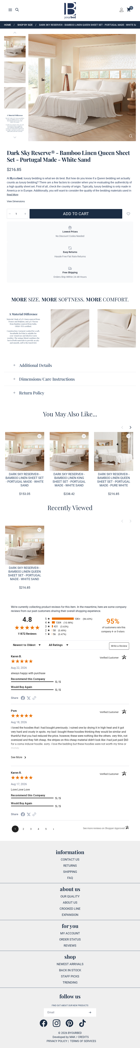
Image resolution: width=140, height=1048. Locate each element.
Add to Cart (76, 213)
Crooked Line (70, 908)
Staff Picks (70, 976)
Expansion (70, 915)
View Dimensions (16, 201)
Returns (70, 865)
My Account (70, 933)
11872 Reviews (30, 633)
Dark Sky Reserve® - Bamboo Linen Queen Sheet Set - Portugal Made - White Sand (89, 24)
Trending (70, 982)
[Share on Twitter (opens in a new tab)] (29, 698)
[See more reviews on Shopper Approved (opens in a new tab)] (34, 698)
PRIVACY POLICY (57, 1041)
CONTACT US (70, 859)
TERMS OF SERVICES (83, 1041)
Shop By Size (25, 24)
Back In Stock (70, 970)
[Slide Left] (122, 427)
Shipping (70, 872)
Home (7, 24)
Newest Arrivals (70, 964)
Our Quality (70, 896)
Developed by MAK (64, 1037)
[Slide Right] (130, 427)
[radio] (70, 619)
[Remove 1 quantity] (9, 214)
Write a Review (119, 646)
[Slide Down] (15, 137)
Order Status (70, 939)
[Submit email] (90, 1012)
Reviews (70, 945)
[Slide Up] (15, 32)
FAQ (70, 878)
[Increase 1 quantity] (25, 214)
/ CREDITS (82, 1037)
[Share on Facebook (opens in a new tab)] (23, 698)
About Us (70, 902)
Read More (12, 194)
